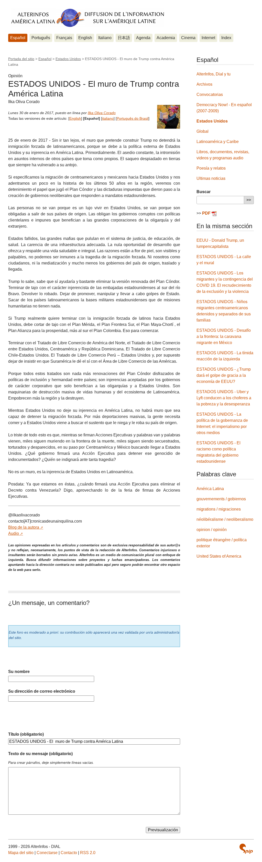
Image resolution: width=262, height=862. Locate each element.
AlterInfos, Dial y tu (213, 74)
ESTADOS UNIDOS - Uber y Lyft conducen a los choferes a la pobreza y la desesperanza (223, 398)
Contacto (69, 852)
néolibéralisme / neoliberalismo (224, 519)
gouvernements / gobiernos (221, 499)
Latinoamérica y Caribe (217, 141)
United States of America (218, 556)
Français (64, 38)
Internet (208, 38)
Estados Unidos (68, 59)
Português (40, 38)
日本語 (124, 38)
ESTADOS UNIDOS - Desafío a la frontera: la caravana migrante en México (223, 336)
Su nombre (19, 671)
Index (226, 38)
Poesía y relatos (211, 168)
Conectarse (47, 852)
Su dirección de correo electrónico (41, 691)
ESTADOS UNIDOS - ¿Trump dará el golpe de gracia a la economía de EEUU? (223, 375)
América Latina (210, 489)
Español (17, 38)
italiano (108, 118)
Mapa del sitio (21, 852)
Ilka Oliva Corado (102, 113)
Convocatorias (209, 94)
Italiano (105, 38)
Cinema (188, 38)
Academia (166, 38)
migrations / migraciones (218, 509)
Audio (13, 533)
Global (202, 131)
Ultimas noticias (210, 178)
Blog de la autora (23, 527)
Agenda (143, 38)
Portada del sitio (21, 59)
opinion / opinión (211, 529)
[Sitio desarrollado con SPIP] (246, 849)
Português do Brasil (132, 118)
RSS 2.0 (87, 852)
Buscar (203, 192)
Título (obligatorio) (26, 734)
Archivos (204, 84)
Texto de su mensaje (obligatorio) (40, 754)
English (85, 38)
